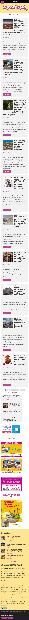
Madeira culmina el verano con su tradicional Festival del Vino (19, 323)
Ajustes (16, 617)
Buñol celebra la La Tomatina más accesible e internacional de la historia (20, 360)
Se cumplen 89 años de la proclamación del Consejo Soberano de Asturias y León (16, 538)
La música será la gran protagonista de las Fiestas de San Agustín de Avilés (20, 257)
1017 (21, 390)
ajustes (11, 615)
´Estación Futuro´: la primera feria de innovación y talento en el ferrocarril (19, 290)
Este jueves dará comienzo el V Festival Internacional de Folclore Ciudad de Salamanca (20, 182)
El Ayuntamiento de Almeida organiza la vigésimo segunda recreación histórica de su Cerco (15, 550)
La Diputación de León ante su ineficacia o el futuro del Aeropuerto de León (16, 544)
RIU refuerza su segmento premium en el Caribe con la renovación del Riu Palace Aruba (20, 221)
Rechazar (10, 617)
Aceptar (4, 617)
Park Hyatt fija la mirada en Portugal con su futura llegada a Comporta (20, 145)
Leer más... (7, 54)
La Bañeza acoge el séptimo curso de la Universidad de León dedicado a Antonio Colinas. (9, 411)
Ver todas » (13, 561)
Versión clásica (14, 1)
